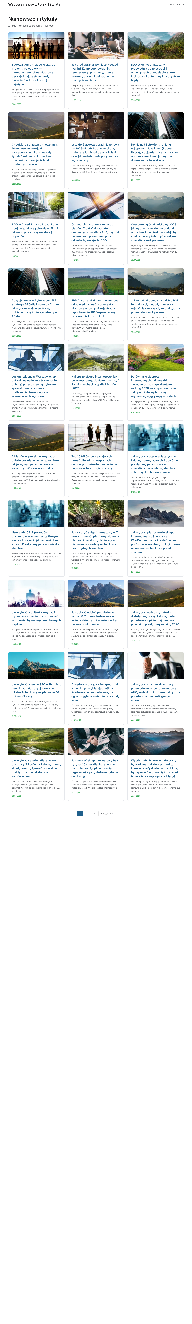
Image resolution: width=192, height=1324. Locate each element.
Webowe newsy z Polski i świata (34, 4)
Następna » (107, 813)
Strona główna (176, 4)
